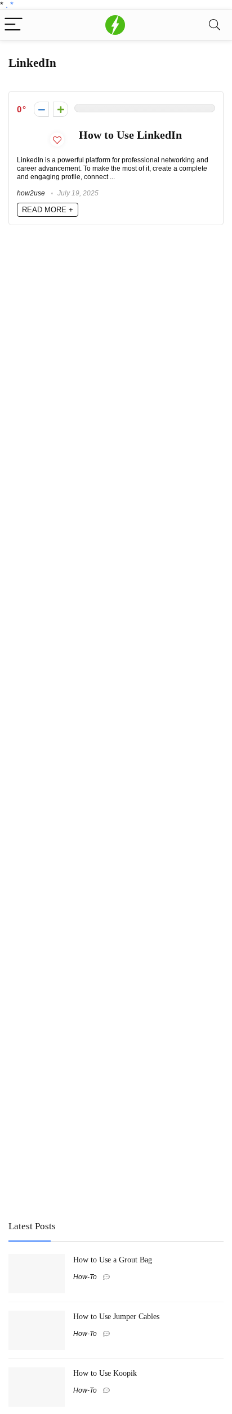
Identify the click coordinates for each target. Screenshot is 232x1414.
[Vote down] (41, 109)
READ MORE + (47, 210)
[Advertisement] (92, 1129)
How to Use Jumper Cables (116, 1316)
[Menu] (13, 25)
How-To (85, 1277)
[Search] (214, 25)
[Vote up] (60, 109)
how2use (31, 193)
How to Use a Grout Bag (112, 1259)
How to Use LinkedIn (130, 135)
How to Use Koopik (105, 1373)
